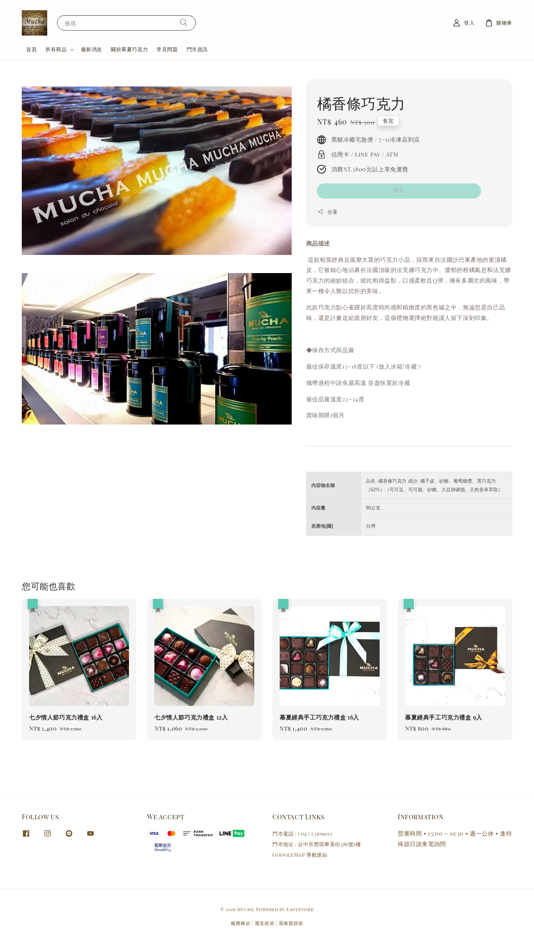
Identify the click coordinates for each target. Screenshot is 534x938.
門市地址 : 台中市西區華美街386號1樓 (316, 844)
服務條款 (241, 923)
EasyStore (300, 909)
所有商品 (55, 49)
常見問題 (167, 49)
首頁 (31, 49)
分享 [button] (332, 211)
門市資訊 (197, 49)
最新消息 (91, 49)
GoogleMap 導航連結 (299, 854)
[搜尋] (183, 23)
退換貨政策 (291, 923)
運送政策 (265, 923)
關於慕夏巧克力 (129, 49)
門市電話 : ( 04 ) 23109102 (302, 834)
